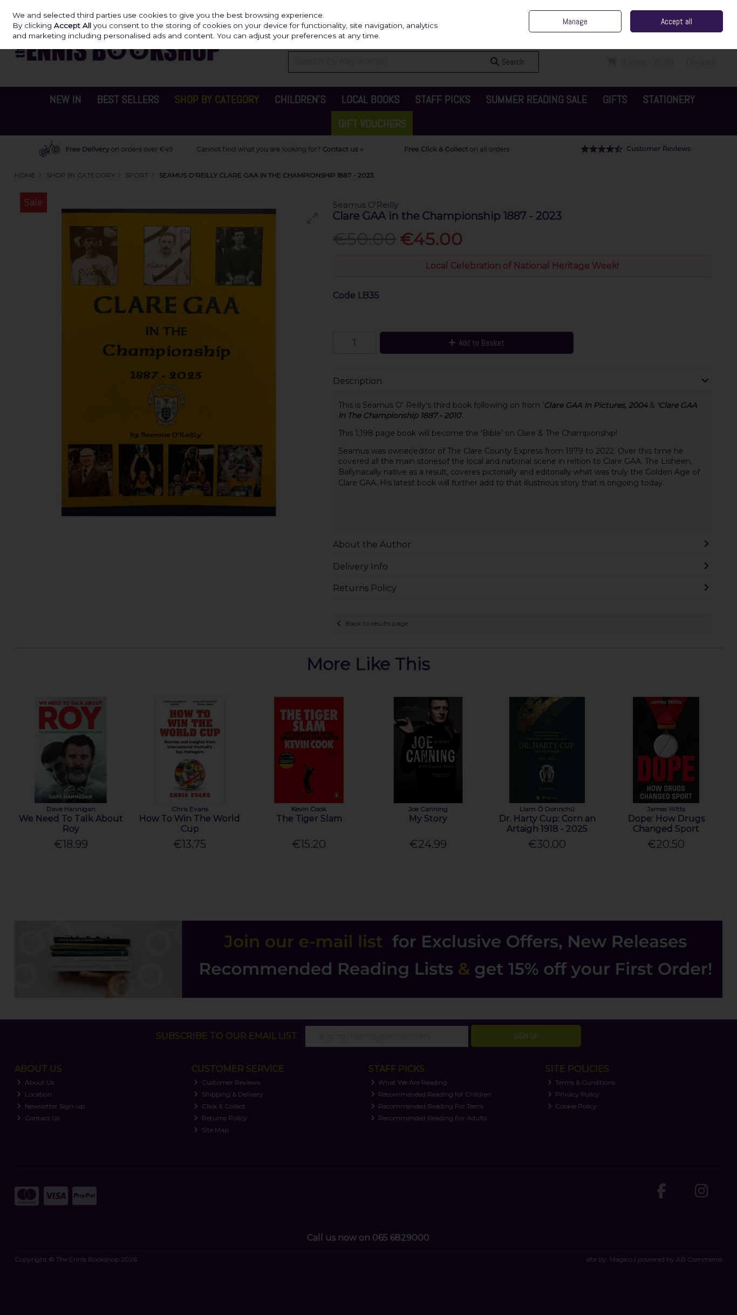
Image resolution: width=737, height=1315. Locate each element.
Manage (575, 21)
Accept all (676, 21)
